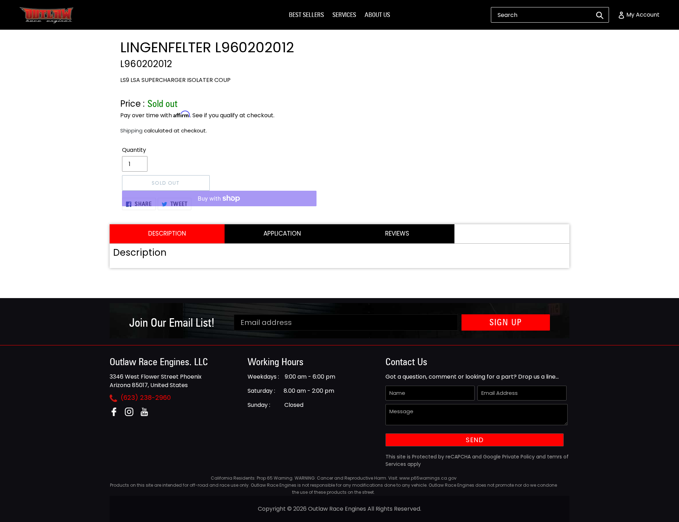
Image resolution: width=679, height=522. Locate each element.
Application (282, 233)
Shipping (131, 130)
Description (167, 233)
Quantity (134, 150)
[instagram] (132, 414)
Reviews (397, 233)
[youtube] (147, 414)
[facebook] (116, 414)
